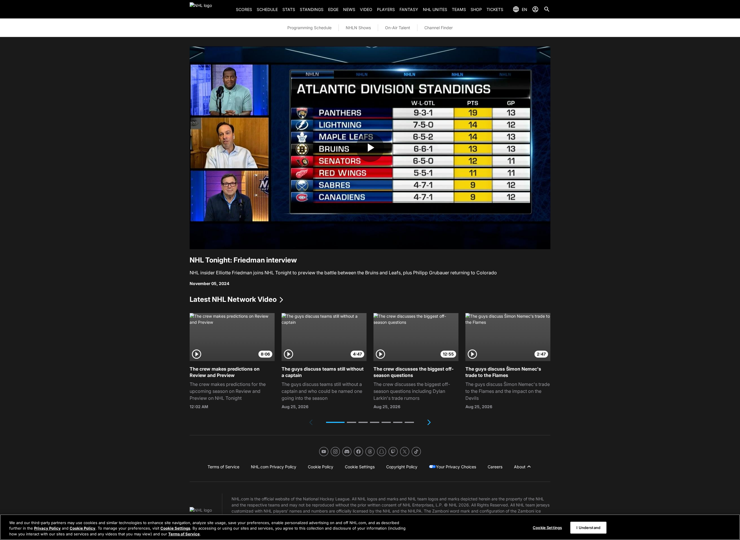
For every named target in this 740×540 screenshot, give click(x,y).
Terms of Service (184, 534)
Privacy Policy (47, 528)
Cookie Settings (175, 528)
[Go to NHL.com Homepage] (210, 9)
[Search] (546, 9)
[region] (370, 527)
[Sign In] (535, 9)
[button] (335, 422)
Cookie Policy (82, 528)
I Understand (588, 527)
